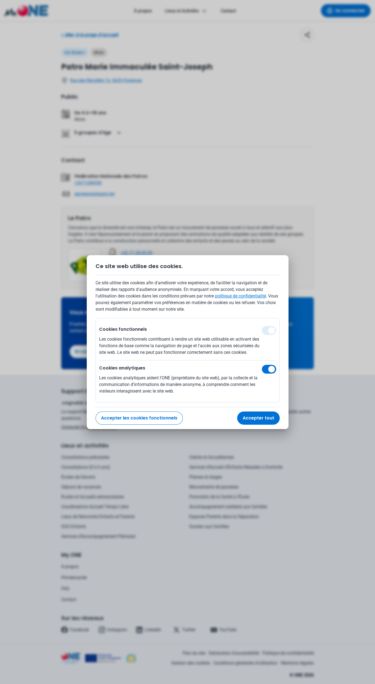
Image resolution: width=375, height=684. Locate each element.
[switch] (269, 369)
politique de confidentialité (240, 296)
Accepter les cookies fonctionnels (139, 418)
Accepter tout (258, 418)
